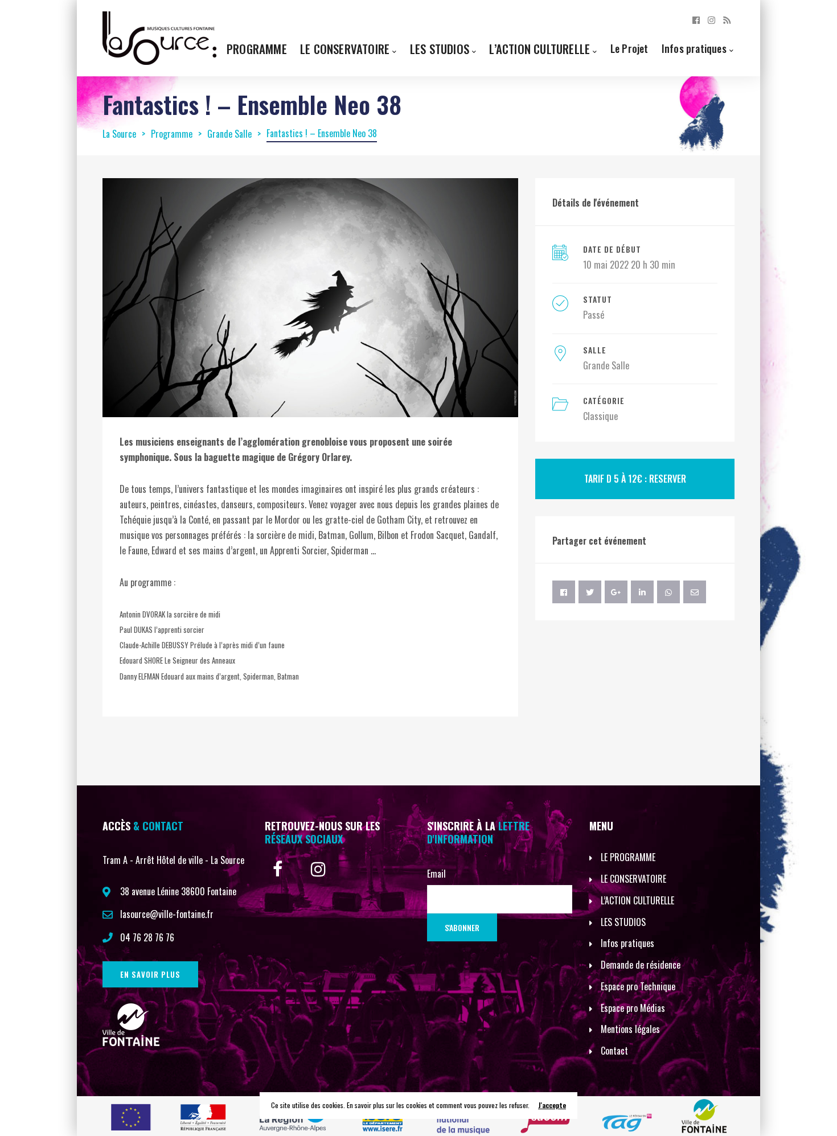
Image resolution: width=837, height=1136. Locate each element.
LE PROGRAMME (628, 857)
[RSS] (727, 19)
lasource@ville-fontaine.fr (167, 914)
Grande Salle (606, 365)
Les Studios (439, 48)
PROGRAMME (257, 48)
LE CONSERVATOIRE (633, 879)
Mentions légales (630, 1029)
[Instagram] (711, 19)
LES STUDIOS (623, 922)
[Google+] (616, 592)
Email (436, 873)
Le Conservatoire (344, 48)
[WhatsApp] (668, 592)
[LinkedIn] (642, 592)
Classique (600, 416)
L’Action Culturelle (539, 48)
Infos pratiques (694, 48)
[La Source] (159, 37)
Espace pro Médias (633, 1008)
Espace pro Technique (638, 986)
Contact (614, 1050)
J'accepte (552, 1105)
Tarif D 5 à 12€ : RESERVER (635, 478)
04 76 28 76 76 (147, 937)
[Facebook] (696, 19)
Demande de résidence (640, 965)
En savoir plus (150, 974)
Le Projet (629, 48)
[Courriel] (694, 592)
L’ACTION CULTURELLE (637, 900)
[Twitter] (589, 592)
